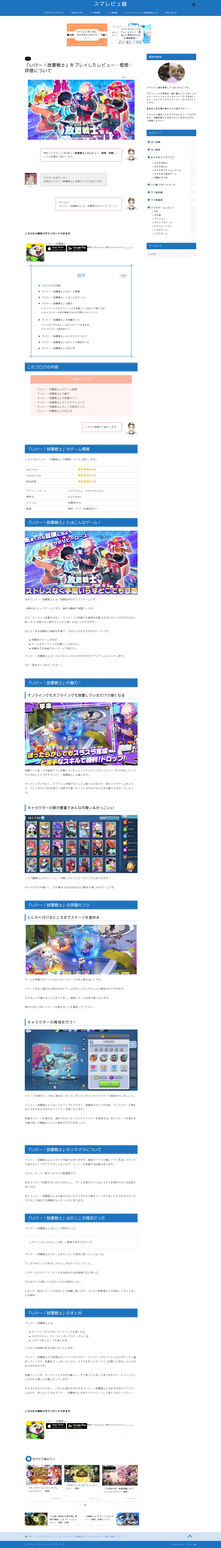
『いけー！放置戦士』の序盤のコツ (60, 319)
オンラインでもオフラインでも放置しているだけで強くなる (74, 308)
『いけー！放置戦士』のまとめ (58, 348)
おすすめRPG (174, 162)
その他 (174, 215)
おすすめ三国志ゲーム (174, 173)
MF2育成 (172, 149)
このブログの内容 (51, 285)
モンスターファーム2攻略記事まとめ (141, 13)
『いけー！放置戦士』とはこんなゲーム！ (64, 297)
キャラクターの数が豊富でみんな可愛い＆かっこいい (71, 312)
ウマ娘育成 (95, 13)
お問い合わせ (171, 13)
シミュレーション (174, 226)
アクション (174, 218)
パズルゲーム (174, 229)
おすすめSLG (174, 166)
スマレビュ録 (110, 4)
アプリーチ (128, 247)
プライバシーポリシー (36, 1544)
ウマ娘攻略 (113, 13)
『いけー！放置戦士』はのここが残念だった (65, 342)
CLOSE (123, 276)
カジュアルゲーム (174, 222)
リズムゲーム (174, 233)
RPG (27, 58)
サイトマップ (55, 1544)
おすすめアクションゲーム (174, 170)
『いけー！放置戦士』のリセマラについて (64, 336)
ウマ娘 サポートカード (172, 184)
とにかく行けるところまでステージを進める (66, 324)
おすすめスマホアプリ (54, 13)
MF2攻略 (172, 142)
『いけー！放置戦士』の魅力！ (58, 303)
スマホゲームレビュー (173, 207)
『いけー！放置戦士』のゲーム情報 (60, 291)
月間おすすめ (77, 13)
